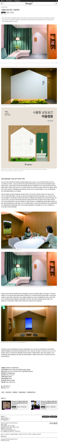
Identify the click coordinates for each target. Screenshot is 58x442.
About (2, 0)
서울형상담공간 (22, 392)
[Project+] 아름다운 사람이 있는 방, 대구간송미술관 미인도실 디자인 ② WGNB (20, 403)
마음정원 (15, 392)
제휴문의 (34, 434)
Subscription (9, 0)
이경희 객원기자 (6, 386)
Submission (46, 416)
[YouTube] (52, 423)
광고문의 (39, 434)
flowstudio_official (25, 369)
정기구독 (25, 434)
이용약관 (7, 434)
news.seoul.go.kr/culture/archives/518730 (13, 170)
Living (12, 12)
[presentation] (6, 405)
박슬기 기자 (6, 387)
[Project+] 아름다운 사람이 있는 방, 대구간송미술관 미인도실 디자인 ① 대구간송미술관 (49, 403)
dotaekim (12, 373)
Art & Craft (23, 406)
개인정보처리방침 (13, 434)
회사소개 (2, 434)
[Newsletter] (51, 423)
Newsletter (53, 416)
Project (3, 12)
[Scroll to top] (56, 434)
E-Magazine (17, 0)
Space (7, 12)
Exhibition (14, 408)
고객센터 (20, 434)
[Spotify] (55, 423)
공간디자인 (9, 392)
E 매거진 (29, 434)
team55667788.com (27, 371)
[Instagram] (56, 423)
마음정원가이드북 (31, 392)
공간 (3, 392)
